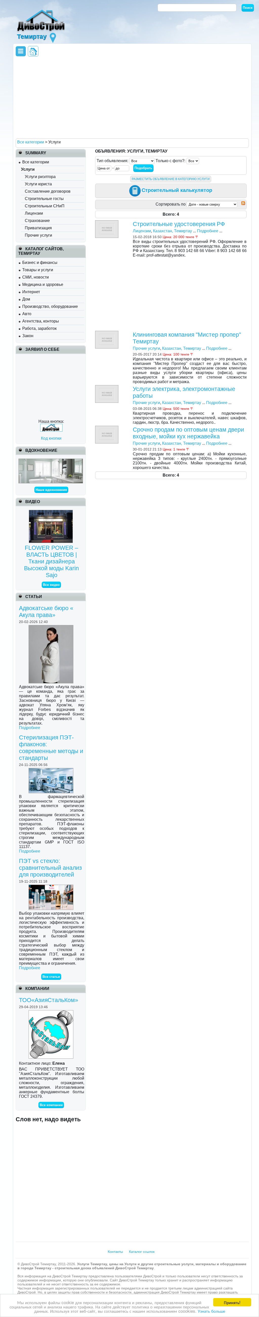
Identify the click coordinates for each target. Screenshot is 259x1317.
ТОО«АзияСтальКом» (48, 1000)
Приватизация (38, 228)
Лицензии (34, 213)
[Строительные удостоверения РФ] (107, 222)
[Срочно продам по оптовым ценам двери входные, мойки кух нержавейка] (107, 428)
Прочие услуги (38, 235)
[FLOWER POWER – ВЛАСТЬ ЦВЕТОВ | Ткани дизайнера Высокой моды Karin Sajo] (51, 512)
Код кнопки (51, 438)
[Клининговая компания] (107, 333)
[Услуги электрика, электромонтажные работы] (107, 387)
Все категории (35, 162)
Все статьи (51, 977)
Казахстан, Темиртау (172, 231)
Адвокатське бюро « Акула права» (46, 611)
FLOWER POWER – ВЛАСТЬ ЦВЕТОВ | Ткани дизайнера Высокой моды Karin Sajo (51, 561)
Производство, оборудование (50, 306)
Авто (26, 314)
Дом (26, 299)
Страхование (37, 220)
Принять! (232, 1302)
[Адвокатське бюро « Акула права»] (52, 627)
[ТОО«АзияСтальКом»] (52, 1012)
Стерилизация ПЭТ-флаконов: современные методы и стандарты (51, 747)
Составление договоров (48, 191)
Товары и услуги (37, 270)
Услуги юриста (38, 184)
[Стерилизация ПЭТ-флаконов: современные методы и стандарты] (52, 770)
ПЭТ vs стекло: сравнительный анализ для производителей (50, 868)
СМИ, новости (35, 277)
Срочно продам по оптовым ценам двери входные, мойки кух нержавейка (188, 433)
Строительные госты (44, 198)
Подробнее (29, 728)
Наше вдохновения (51, 490)
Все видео (51, 585)
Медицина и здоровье (42, 284)
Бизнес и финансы (39, 262)
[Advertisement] (131, 97)
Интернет (31, 292)
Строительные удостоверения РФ (179, 224)
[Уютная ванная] (50, 461)
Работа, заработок (39, 328)
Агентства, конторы (40, 321)
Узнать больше (211, 1311)
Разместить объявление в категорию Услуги (171, 179)
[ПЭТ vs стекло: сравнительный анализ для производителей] (52, 887)
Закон (27, 336)
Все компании (51, 1105)
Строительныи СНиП (44, 206)
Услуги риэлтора (40, 177)
